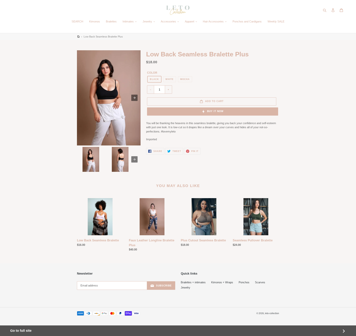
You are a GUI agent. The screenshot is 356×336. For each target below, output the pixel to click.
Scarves (260, 282)
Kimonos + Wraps (222, 282)
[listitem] (91, 159)
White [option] (169, 79)
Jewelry (185, 287)
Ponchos (244, 282)
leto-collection (272, 313)
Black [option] (154, 79)
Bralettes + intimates (193, 282)
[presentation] (134, 159)
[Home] (78, 36)
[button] (325, 10)
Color (152, 72)
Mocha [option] (185, 79)
